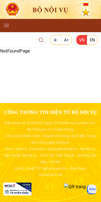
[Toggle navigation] (6, 25)
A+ (66, 40)
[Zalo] (92, 189)
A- (56, 40)
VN (82, 40)
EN (92, 40)
